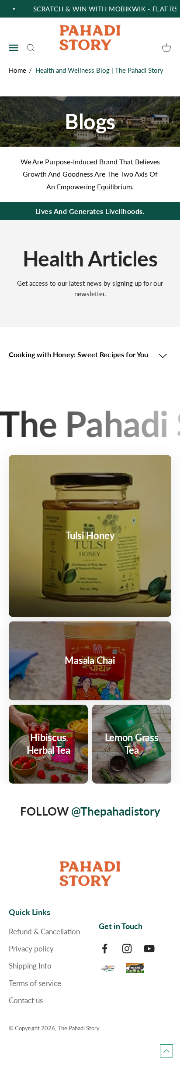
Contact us (26, 1000)
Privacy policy (31, 948)
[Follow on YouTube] (149, 948)
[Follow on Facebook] (105, 948)
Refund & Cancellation (44, 931)
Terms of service (35, 983)
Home (17, 70)
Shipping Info (30, 965)
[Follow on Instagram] (127, 948)
